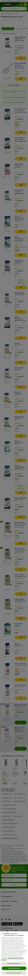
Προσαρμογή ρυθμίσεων (14, 963)
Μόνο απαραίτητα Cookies (14, 972)
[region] (14, 953)
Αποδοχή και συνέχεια (14, 968)
